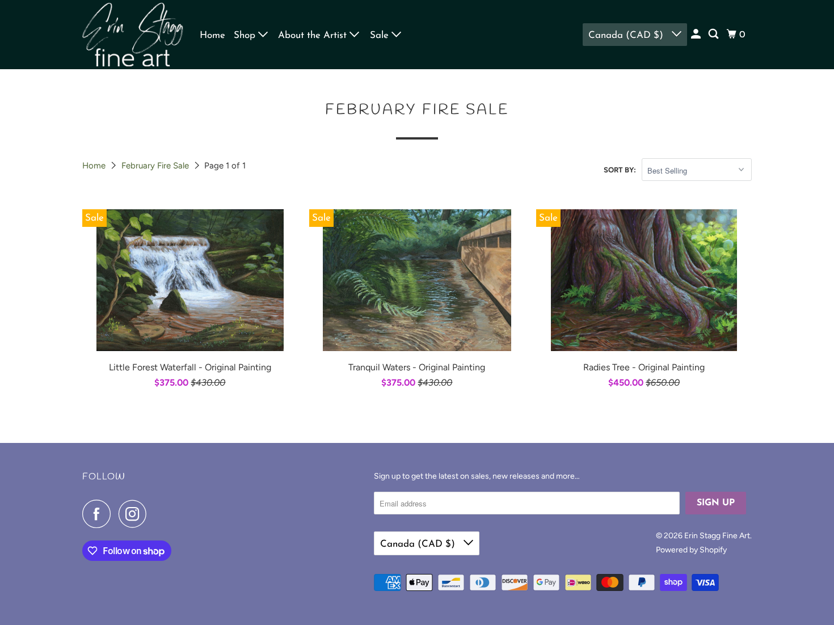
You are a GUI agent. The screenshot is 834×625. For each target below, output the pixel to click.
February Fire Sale (156, 166)
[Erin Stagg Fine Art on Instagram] (136, 514)
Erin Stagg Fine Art (717, 535)
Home (212, 35)
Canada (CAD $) (627, 35)
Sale (380, 35)
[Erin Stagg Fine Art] (133, 34)
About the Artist (313, 35)
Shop (246, 35)
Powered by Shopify (691, 550)
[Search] (714, 34)
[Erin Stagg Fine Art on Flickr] (158, 514)
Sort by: (620, 170)
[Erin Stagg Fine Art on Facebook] (99, 514)
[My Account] (697, 34)
